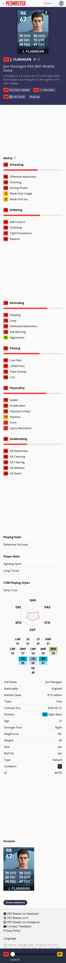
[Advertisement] (33, 131)
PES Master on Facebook (23, 913)
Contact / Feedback (19, 926)
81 (59, 954)
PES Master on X (17, 918)
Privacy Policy (11, 930)
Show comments (15, 902)
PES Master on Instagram (23, 922)
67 (6, 954)
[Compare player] (39, 59)
